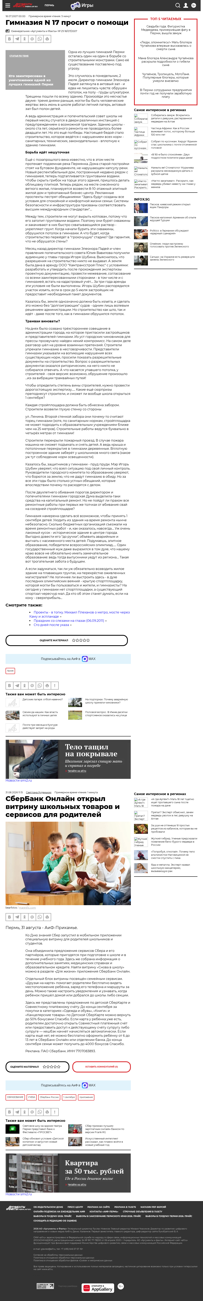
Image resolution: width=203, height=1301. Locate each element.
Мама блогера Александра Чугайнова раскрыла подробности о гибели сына (165, 62)
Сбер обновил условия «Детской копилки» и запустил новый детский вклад (43, 1141)
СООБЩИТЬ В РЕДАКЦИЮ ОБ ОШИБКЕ (55, 1221)
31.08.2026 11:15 (14, 792)
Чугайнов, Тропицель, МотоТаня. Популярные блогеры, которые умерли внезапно (166, 78)
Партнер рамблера (67, 1286)
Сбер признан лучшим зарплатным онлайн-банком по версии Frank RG (104, 1129)
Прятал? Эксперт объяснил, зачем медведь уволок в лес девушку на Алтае (172, 815)
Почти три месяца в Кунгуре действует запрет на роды (40, 726)
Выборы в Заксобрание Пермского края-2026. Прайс (108, 1216)
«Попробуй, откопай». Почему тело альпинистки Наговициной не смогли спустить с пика (173, 854)
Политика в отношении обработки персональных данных (64, 1257)
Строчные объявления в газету (142, 1211)
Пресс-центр (75, 1207)
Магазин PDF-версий (153, 1207)
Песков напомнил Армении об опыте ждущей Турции (173, 219)
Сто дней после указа (51, 625)
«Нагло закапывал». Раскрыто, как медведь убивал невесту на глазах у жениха (173, 184)
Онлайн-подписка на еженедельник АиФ (59, 1211)
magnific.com (27, 907)
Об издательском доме (48, 1207)
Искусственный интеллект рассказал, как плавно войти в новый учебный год (104, 1141)
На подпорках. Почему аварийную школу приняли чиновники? (106, 701)
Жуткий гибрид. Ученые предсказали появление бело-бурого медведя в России (174, 841)
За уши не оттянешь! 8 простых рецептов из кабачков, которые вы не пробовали (174, 828)
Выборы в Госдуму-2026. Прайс (53, 1216)
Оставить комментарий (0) (101, 1067)
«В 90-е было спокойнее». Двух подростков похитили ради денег (172, 156)
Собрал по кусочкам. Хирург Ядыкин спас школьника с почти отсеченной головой (174, 144)
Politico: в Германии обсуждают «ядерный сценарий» (169, 232)
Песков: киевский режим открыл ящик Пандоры (170, 206)
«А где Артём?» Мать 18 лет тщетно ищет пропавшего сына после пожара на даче (172, 802)
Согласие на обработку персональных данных (58, 1255)
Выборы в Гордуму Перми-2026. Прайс (169, 1216)
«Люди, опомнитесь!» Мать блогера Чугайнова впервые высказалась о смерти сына (166, 46)
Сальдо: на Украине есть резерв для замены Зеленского (172, 258)
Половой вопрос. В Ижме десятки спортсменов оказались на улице (106, 714)
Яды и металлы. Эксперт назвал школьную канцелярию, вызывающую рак (170, 868)
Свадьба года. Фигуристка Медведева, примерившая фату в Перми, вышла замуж (166, 30)
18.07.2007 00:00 (15, 16)
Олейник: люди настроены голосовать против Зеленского (169, 245)
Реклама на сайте (98, 1207)
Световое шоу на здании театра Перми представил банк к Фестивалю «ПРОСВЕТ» (42, 1129)
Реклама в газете (125, 1207)
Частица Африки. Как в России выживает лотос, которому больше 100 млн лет (173, 131)
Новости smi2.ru (19, 780)
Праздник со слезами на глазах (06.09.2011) (69, 621)
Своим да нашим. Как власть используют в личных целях (40, 714)
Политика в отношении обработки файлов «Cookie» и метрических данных (73, 1260)
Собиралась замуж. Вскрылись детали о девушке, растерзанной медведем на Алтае (171, 118)
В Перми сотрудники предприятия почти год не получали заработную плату (166, 93)
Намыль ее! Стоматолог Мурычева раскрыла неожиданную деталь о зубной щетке (172, 170)
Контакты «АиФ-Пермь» (104, 1211)
